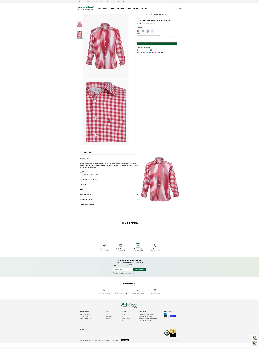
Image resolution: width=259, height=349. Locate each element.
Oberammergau (108, 316)
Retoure (124, 320)
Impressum (107, 340)
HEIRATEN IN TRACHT (124, 8)
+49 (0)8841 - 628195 (84, 316)
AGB (96, 340)
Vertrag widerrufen (125, 340)
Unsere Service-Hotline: (85, 314)
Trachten (146, 14)
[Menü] (257, 335)
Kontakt (180, 1)
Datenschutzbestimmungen (119, 273)
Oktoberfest (124, 325)
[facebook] (80, 330)
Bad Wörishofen (108, 318)
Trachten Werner (140, 14)
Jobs (123, 323)
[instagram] (83, 330)
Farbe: (139, 27)
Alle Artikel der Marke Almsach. (89, 174)
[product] (105, 79)
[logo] (85, 8)
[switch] (254, 344)
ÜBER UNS (144, 8)
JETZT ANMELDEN (139, 269)
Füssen (106, 314)
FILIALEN (136, 8)
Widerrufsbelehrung (114, 340)
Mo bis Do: (82, 318)
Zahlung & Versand (126, 318)
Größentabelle (174, 36)
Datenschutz (101, 340)
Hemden (150, 14)
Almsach (139, 18)
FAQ (176, 1)
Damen (99, 8)
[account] (176, 8)
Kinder (112, 8)
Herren (105, 8)
